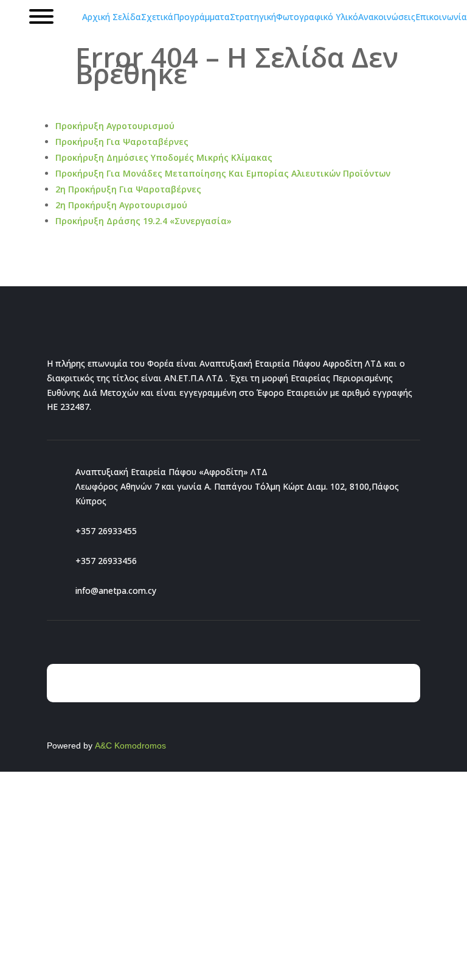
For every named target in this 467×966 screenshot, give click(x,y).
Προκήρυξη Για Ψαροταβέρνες (122, 141)
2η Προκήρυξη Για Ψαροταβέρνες (128, 189)
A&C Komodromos (130, 745)
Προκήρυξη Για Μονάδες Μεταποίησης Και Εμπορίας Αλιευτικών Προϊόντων (222, 173)
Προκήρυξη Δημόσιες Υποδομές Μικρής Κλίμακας (163, 157)
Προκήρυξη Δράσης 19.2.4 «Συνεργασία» (143, 221)
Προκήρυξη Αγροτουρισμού (115, 126)
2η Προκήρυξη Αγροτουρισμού (121, 205)
